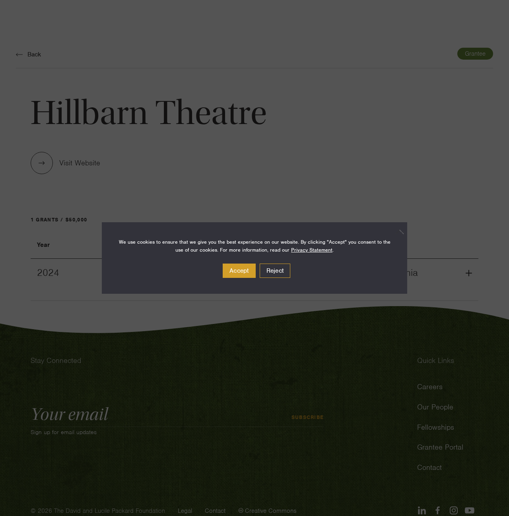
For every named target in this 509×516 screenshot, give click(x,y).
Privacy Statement (311, 249)
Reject (275, 271)
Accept (239, 271)
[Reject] (397, 232)
